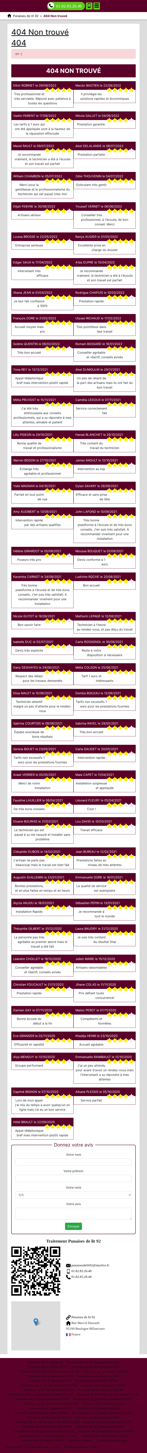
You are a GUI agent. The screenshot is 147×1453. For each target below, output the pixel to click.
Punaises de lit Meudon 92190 (96, 1381)
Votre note (73, 1187)
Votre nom (73, 1154)
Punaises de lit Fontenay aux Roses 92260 (107, 1394)
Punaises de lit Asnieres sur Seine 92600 (48, 1436)
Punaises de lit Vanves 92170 (50, 1381)
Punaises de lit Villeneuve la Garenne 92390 (47, 1422)
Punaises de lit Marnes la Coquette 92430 (43, 1431)
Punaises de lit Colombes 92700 (104, 1436)
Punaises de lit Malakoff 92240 (100, 1390)
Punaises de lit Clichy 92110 (48, 1367)
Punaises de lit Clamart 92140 (105, 1371)
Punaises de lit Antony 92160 (98, 1376)
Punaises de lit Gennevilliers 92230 (49, 1390)
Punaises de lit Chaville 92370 (49, 1417)
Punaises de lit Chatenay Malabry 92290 (102, 1399)
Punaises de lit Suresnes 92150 (50, 1376)
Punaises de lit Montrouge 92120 (95, 1367)
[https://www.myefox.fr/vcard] (35, 1271)
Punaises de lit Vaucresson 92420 (100, 1426)
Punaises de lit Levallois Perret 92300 (51, 1404)
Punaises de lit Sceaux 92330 (98, 1408)
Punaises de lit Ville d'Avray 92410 (47, 1426)
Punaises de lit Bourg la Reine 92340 (41, 1413)
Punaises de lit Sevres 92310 (102, 1404)
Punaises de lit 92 (83, 1317)
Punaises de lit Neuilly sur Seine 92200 (49, 1385)
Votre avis (73, 1204)
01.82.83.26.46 (69, 6)
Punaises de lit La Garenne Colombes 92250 (41, 1394)
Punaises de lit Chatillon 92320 (50, 1408)
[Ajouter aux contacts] (89, 6)
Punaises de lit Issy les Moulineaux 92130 (50, 1371)
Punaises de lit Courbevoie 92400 (107, 1422)
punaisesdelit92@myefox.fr (90, 1265)
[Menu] (96, 6)
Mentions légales (80, 1440)
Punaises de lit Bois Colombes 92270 (42, 1399)
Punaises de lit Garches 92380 (97, 1417)
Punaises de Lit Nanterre (45, 1362)
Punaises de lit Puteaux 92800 (42, 1440)
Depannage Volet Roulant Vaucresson (33, 1447)
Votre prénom (73, 1171)
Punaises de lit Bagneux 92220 (103, 1385)
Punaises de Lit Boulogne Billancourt (93, 1362)
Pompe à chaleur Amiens (82, 1447)
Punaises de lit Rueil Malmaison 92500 (106, 1431)
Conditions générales (111, 1440)
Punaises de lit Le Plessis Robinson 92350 (102, 1413)
